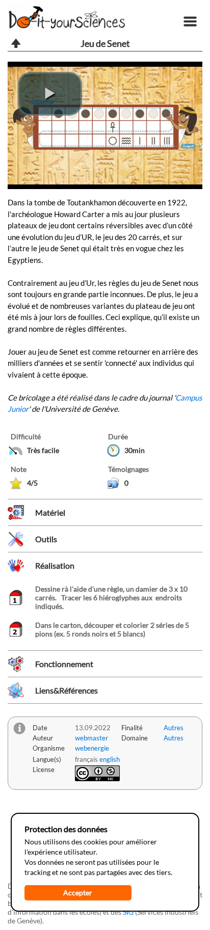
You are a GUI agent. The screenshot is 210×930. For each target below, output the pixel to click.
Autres (173, 728)
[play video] (50, 94)
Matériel (50, 512)
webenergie (92, 748)
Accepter (77, 892)
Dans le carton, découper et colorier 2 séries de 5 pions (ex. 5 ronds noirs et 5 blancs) (112, 629)
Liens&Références (66, 690)
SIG (128, 912)
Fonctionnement (64, 664)
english (109, 759)
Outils (46, 539)
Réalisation (54, 565)
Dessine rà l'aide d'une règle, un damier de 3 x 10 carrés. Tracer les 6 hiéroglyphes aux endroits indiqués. (111, 597)
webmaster (91, 738)
